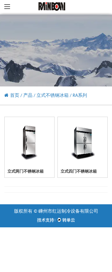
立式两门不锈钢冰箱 (25, 171)
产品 (27, 95)
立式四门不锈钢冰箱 (79, 171)
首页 (14, 95)
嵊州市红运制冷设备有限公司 (68, 211)
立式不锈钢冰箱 (52, 95)
